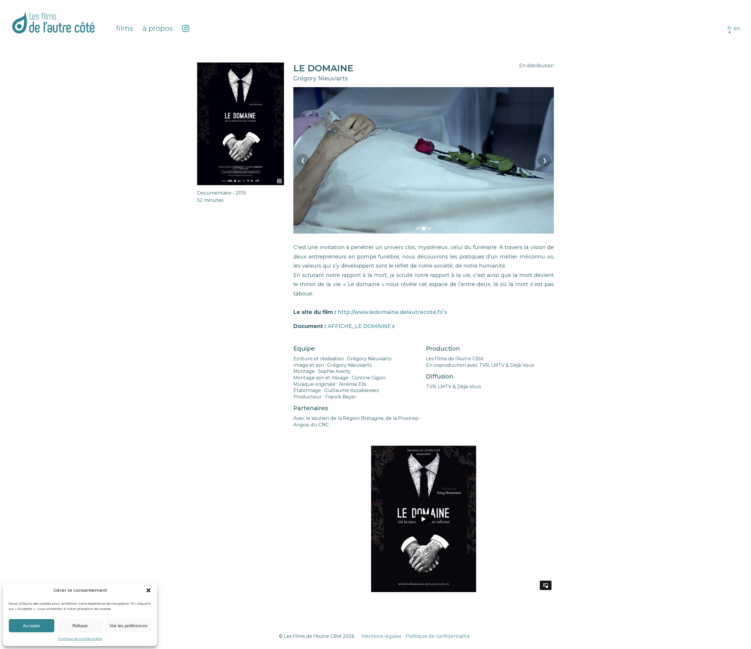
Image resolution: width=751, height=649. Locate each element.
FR (729, 28)
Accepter (31, 625)
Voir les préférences (128, 625)
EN (737, 28)
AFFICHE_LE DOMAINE (359, 326)
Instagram (185, 28)
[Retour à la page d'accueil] (53, 22)
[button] (148, 590)
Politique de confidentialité (80, 638)
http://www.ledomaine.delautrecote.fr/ (390, 312)
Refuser (80, 625)
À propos (158, 28)
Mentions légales (381, 636)
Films (124, 28)
